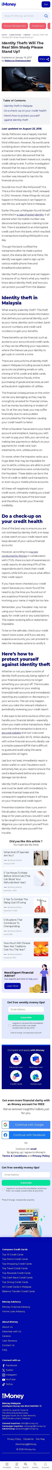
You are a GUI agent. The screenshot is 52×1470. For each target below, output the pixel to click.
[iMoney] (9, 4)
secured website (11, 732)
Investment (38, 26)
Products (7, 1467)
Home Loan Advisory (13, 1311)
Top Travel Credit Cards (14, 1268)
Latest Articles (15, 35)
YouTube (11, 1379)
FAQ (4, 1350)
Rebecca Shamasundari (18, 60)
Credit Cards (16, 1084)
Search (25, 1467)
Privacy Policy (41, 1156)
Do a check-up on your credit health (25, 110)
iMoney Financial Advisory (16, 1306)
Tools (16, 1467)
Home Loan (35, 1084)
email (33, 1149)
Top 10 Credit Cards (12, 1254)
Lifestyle (27, 35)
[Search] (46, 16)
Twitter (9, 1370)
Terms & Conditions (14, 1156)
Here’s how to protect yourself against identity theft (22, 117)
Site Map (40, 1439)
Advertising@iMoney (26, 1444)
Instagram (11, 1374)
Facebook (11, 1365)
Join (46, 4)
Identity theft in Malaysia (18, 105)
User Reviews (9, 1340)
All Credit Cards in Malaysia (16, 1286)
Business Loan (36, 1067)
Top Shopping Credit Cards (17, 1263)
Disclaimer (28, 1439)
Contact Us (8, 1345)
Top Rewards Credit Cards (16, 1273)
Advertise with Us (11, 1331)
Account (45, 1467)
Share (42, 59)
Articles (35, 1467)
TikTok (9, 1384)
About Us (7, 1327)
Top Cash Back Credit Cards (17, 1277)
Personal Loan (16, 1067)
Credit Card (16, 29)
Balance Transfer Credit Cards (18, 1291)
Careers (6, 1336)
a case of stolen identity (30, 214)
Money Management (15, 26)
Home (4, 35)
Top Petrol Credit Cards (15, 1259)
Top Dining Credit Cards (15, 1282)
